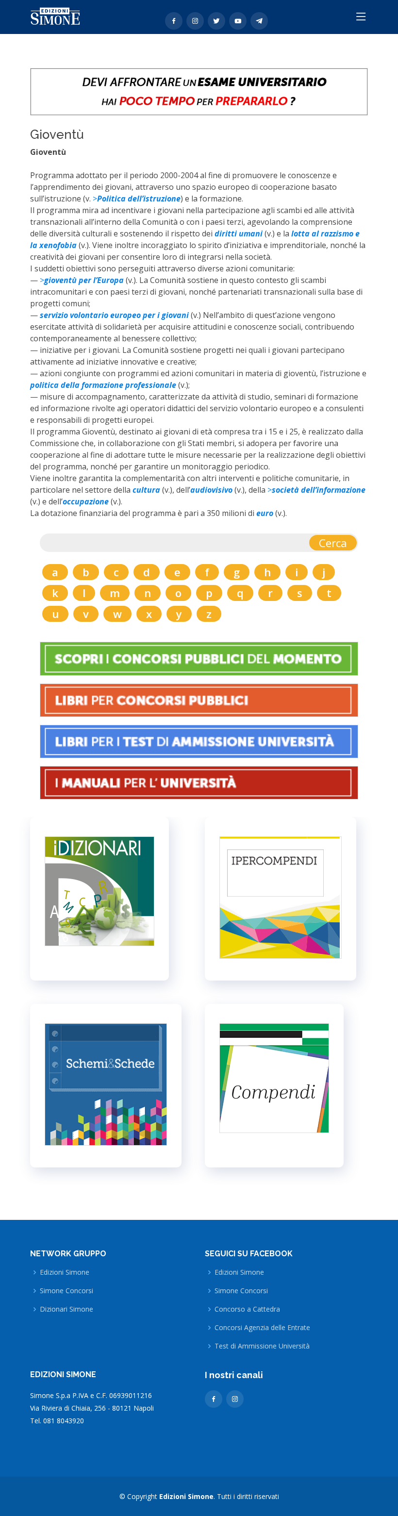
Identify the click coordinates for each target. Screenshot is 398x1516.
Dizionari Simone (66, 1309)
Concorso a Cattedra (247, 1309)
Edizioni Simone (64, 1272)
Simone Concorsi (66, 1290)
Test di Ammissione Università (262, 1346)
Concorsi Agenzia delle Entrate (262, 1327)
